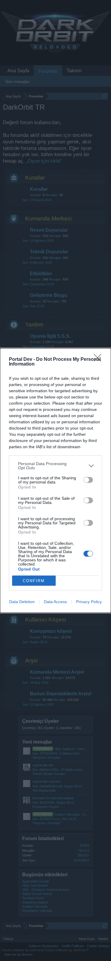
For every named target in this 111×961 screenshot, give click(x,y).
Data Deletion (22, 601)
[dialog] (55, 480)
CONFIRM (34, 581)
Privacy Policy (89, 601)
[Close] (99, 359)
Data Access (55, 601)
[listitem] (55, 466)
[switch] (88, 480)
